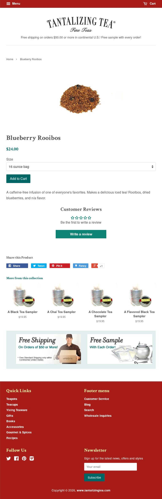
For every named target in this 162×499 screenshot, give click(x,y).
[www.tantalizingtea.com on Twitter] (8, 459)
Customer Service (96, 399)
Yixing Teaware (16, 410)
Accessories (15, 427)
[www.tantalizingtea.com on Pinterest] (24, 459)
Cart (152, 3)
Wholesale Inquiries (98, 416)
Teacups (12, 404)
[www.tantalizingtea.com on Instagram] (31, 459)
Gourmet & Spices (19, 432)
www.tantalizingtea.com (93, 490)
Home (9, 59)
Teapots (11, 399)
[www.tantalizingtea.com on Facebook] (16, 459)
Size (9, 159)
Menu (15, 3)
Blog (87, 404)
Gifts (9, 416)
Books (10, 421)
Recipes (12, 438)
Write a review (81, 234)
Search (89, 410)
